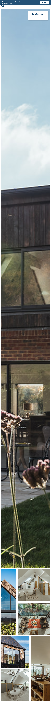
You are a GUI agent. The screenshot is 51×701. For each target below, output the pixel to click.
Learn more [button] (9, 3)
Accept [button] (44, 2)
